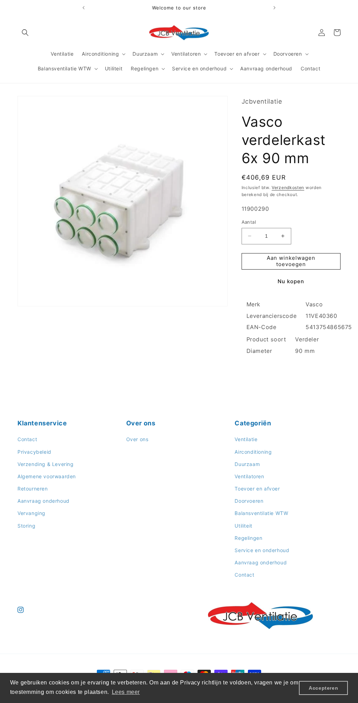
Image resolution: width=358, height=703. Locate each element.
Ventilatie (246, 439)
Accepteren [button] (323, 688)
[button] (25, 32)
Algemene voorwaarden (46, 476)
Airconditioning (253, 452)
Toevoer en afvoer (257, 489)
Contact (27, 439)
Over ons (137, 439)
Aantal (249, 222)
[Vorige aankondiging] (83, 7)
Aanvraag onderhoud (43, 501)
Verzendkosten (288, 187)
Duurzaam (247, 464)
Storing (26, 526)
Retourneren (32, 489)
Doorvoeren (249, 501)
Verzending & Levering (45, 464)
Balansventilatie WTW (261, 513)
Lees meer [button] (126, 692)
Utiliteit (243, 526)
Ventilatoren (249, 476)
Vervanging (31, 513)
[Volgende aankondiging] (274, 7)
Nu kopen (291, 281)
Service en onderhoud (262, 550)
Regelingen (248, 538)
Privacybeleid (34, 452)
